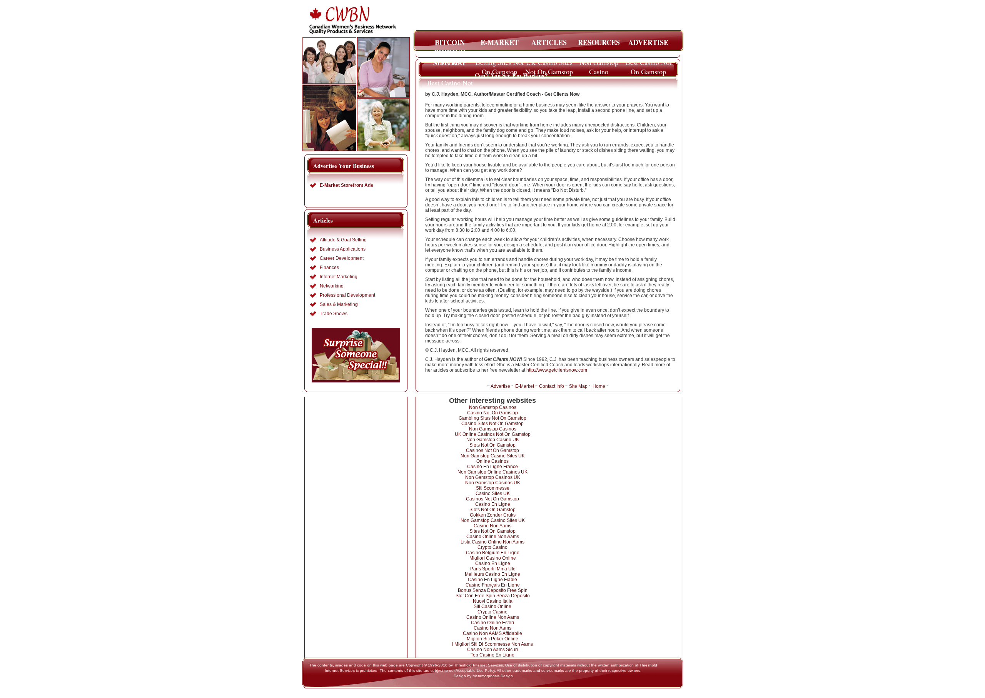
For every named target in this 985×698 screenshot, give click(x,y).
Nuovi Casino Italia (493, 601)
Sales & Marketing (339, 304)
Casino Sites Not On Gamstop (492, 423)
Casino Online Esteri (492, 622)
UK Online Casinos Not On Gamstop (493, 434)
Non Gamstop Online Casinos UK (492, 472)
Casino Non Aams (492, 525)
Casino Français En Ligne (493, 585)
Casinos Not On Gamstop (492, 450)
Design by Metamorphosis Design (483, 676)
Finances (329, 267)
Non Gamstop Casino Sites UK (493, 456)
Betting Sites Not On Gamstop (500, 64)
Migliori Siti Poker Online (492, 638)
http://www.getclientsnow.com (556, 370)
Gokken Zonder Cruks (493, 515)
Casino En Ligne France (492, 466)
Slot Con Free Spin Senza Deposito (493, 595)
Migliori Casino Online (492, 558)
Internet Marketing (338, 276)
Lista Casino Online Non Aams (492, 542)
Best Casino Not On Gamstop (648, 64)
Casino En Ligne (492, 504)
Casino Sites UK (493, 493)
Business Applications (343, 249)
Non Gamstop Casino (598, 64)
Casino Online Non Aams (492, 536)
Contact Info (551, 386)
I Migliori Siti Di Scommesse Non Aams (492, 644)
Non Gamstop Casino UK (492, 439)
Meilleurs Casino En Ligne (492, 574)
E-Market (524, 386)
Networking (332, 286)
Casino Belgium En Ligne (492, 552)
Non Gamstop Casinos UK (492, 477)
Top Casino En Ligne (492, 655)
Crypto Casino (492, 547)
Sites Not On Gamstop (492, 531)
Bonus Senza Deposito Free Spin (493, 590)
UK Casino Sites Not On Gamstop (549, 64)
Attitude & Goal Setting (343, 240)
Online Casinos (492, 461)
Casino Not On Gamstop (492, 412)
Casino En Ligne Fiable (492, 579)
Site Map (578, 386)
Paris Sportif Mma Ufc (492, 569)
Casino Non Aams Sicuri (492, 649)
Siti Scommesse (492, 488)
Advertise (500, 386)
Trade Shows (333, 313)
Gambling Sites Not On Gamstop (492, 418)
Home (599, 386)
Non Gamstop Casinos (492, 407)
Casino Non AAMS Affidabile (492, 633)
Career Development (342, 258)
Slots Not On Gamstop (492, 445)
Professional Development (347, 295)
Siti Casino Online (492, 606)
